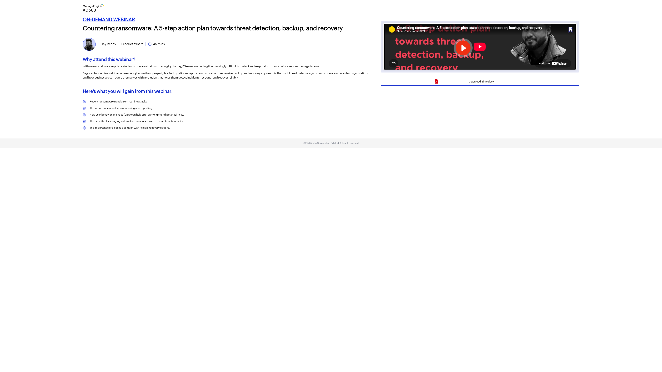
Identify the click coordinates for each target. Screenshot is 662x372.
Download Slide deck (481, 81)
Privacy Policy (362, 205)
